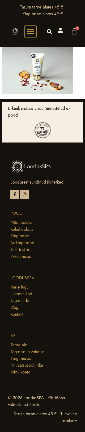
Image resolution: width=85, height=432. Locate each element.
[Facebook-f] (14, 194)
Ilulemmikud (21, 294)
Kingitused (19, 236)
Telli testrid (20, 250)
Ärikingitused (22, 243)
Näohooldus (21, 222)
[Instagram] (24, 194)
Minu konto (20, 372)
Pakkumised (20, 256)
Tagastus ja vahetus (27, 352)
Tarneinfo (18, 345)
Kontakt (16, 314)
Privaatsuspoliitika (26, 365)
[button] (30, 31)
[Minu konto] (60, 30)
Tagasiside (19, 301)
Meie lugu (19, 287)
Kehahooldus (21, 229)
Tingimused (20, 358)
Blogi (15, 307)
